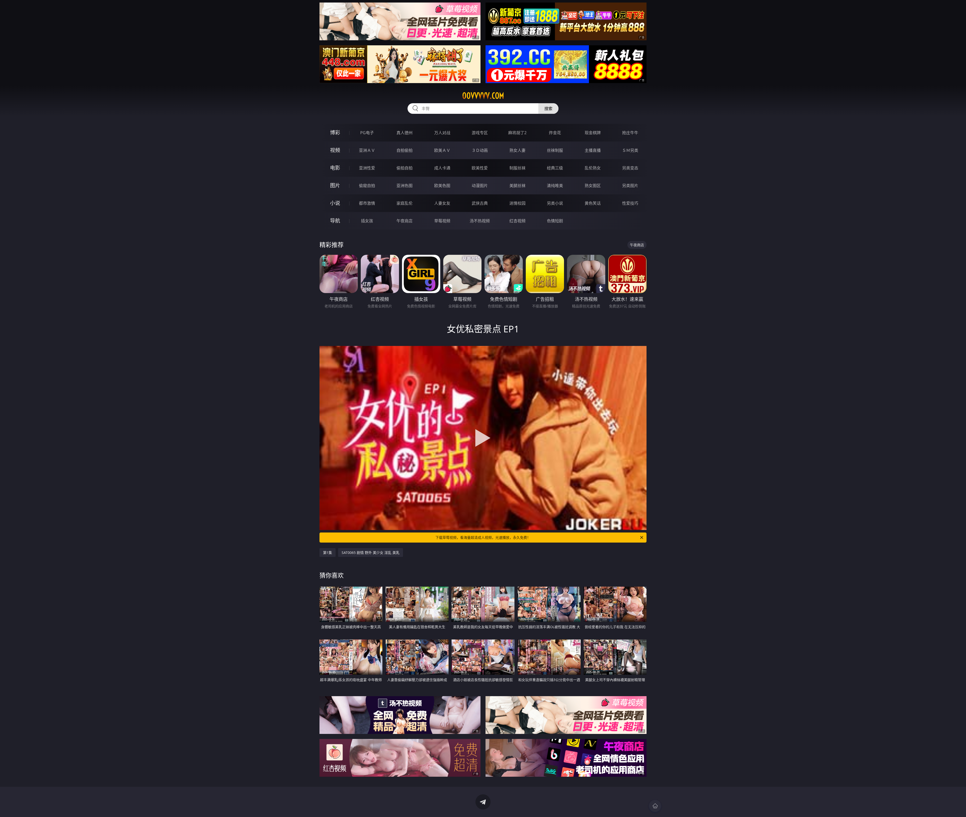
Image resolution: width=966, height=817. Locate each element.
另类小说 (555, 203)
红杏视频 (517, 221)
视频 (335, 150)
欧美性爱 (480, 168)
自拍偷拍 (404, 150)
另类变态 (630, 168)
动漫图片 (480, 185)
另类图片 (630, 185)
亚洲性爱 (367, 168)
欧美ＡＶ (442, 150)
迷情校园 (517, 203)
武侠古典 (480, 203)
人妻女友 (442, 203)
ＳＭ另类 (630, 150)
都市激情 (367, 203)
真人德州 (404, 132)
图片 (335, 185)
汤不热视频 (480, 221)
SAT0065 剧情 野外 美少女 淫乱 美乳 (370, 552)
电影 (335, 167)
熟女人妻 (517, 150)
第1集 (327, 552)
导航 (335, 220)
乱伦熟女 (593, 168)
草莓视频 (442, 221)
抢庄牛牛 (630, 132)
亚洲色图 (404, 185)
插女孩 (367, 221)
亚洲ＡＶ (367, 150)
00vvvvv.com (483, 96)
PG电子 (367, 132)
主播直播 (593, 150)
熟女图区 (593, 185)
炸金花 (555, 132)
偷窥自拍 (367, 185)
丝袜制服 (555, 150)
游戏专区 (480, 132)
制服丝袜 (517, 168)
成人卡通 (442, 168)
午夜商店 (404, 221)
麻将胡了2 (517, 132)
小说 (335, 203)
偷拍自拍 (404, 168)
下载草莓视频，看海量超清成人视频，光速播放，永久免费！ (483, 537)
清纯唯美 (555, 185)
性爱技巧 (630, 203)
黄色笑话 (593, 203)
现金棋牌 (593, 132)
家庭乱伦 (404, 203)
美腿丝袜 (517, 185)
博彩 (335, 132)
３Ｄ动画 (480, 150)
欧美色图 (442, 185)
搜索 (548, 108)
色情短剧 (555, 221)
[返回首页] (655, 806)
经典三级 (555, 168)
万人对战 (442, 132)
